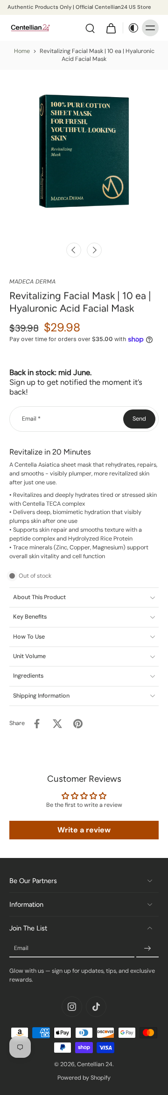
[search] (90, 28)
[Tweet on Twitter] (57, 723)
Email (31, 418)
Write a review (84, 830)
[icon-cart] (110, 28)
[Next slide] (94, 250)
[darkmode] (131, 27)
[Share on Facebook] (37, 723)
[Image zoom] (84, 153)
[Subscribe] (147, 948)
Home (22, 51)
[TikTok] (96, 1006)
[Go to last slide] (73, 250)
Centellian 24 (94, 1064)
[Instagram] (72, 1006)
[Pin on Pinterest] (78, 723)
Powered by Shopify (84, 1078)
